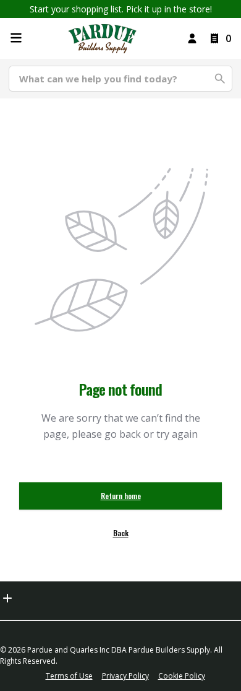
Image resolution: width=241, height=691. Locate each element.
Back (121, 533)
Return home (121, 495)
